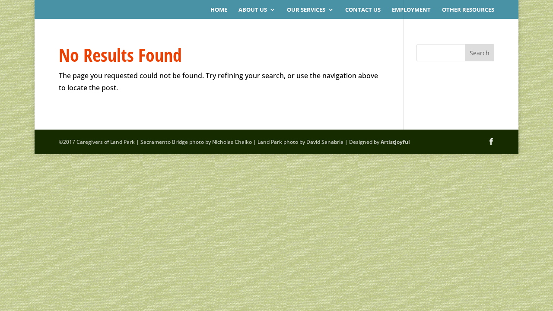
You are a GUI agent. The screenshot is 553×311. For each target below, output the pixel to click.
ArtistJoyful (395, 142)
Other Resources (468, 9)
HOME (218, 9)
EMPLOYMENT (411, 9)
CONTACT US (363, 9)
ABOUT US (252, 9)
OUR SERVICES (306, 9)
